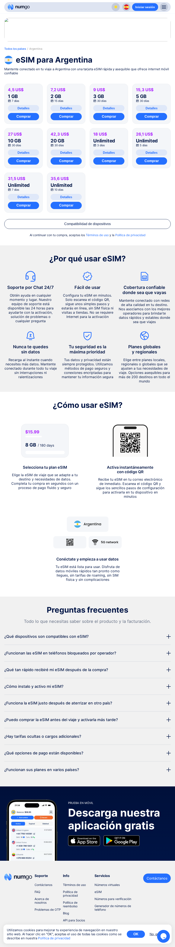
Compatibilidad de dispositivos (87, 224)
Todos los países (15, 48)
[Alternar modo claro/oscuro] (116, 7)
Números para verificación (113, 899)
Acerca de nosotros (42, 900)
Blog (66, 913)
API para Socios (74, 920)
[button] (87, 636)
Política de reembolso (70, 904)
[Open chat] (163, 936)
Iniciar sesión (145, 7)
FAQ (37, 892)
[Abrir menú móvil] (164, 7)
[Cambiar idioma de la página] (126, 7)
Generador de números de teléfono (113, 907)
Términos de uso (97, 235)
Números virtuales (107, 885)
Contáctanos (43, 885)
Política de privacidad (130, 235)
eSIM (98, 892)
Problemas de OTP (48, 909)
